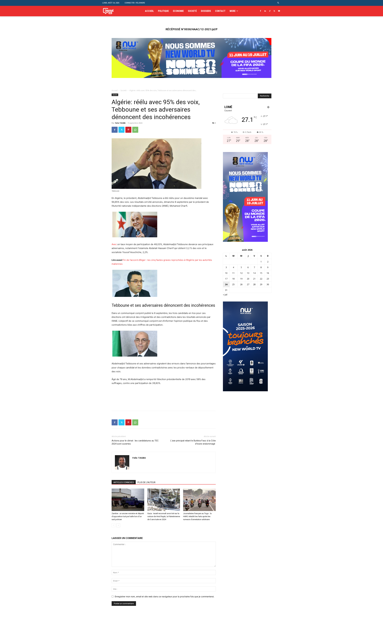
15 (261, 273)
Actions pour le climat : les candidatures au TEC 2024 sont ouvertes (135, 442)
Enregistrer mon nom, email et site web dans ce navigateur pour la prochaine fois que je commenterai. (164, 596)
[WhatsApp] (135, 130)
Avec (114, 244)
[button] (278, 3)
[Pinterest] (128, 130)
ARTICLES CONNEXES (123, 482)
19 (241, 278)
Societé (123, 90)
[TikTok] (270, 11)
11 (233, 273)
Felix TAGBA (120, 123)
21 (254, 278)
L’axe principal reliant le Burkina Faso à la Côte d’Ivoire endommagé (193, 442)
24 (226, 284)
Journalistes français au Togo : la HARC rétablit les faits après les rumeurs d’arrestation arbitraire (197, 516)
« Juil (225, 294)
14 (254, 273)
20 (248, 278)
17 (226, 278)
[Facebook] (260, 11)
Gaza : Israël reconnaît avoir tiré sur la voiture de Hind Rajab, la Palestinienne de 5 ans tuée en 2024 (163, 516)
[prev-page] (113, 525)
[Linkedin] (265, 11)
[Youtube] (279, 11)
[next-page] (118, 525)
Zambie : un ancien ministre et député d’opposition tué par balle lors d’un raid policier (128, 516)
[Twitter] (274, 11)
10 (226, 273)
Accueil (115, 90)
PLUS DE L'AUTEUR (146, 482)
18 (233, 278)
